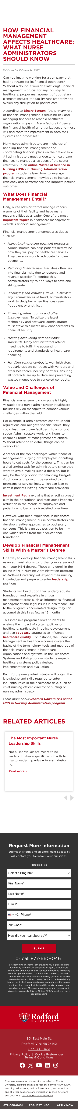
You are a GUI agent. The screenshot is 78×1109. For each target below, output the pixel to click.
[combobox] (39, 873)
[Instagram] (55, 1065)
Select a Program (20, 873)
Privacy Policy (20, 1054)
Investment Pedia (16, 495)
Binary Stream (35, 110)
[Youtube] (39, 1065)
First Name (16, 883)
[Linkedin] (47, 1065)
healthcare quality (17, 637)
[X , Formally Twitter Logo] (30, 1065)
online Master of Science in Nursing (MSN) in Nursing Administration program (36, 169)
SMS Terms (51, 991)
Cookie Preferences (49, 1054)
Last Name (16, 893)
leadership (60, 579)
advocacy (23, 632)
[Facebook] (22, 1065)
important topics (16, 220)
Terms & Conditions (39, 1057)
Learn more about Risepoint (37, 1095)
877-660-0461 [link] (39, 1049)
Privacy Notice (37, 991)
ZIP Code (15, 925)
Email (12, 904)
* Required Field (39, 865)
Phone (26, 914)
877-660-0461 (47, 958)
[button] (72, 798)
